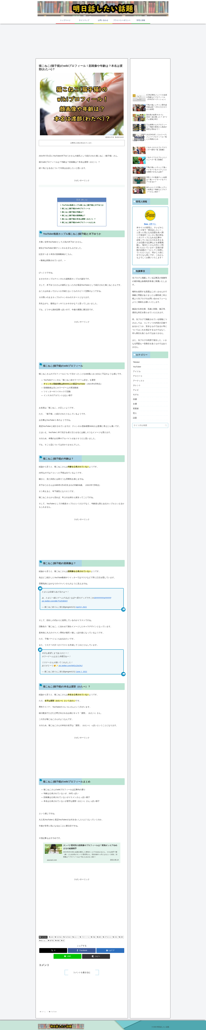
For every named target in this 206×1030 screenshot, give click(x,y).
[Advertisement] (103, 41)
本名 (115, 937)
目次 (78, 199)
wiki (52, 937)
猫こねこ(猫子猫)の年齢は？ (73, 212)
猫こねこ (43, 940)
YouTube (59, 937)
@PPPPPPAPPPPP (102, 598)
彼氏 (100, 937)
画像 (58, 940)
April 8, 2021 (81, 607)
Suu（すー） (150, 224)
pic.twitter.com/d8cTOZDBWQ (55, 601)
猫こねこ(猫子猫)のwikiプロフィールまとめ (78, 222)
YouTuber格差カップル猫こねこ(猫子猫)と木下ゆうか (83, 205)
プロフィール (85, 937)
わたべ (76, 937)
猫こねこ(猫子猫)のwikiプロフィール (76, 208)
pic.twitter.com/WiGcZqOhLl (71, 666)
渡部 (121, 937)
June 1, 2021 (81, 672)
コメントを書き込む (81, 972)
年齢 (94, 937)
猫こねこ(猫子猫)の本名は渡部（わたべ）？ (79, 219)
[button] (96, 956)
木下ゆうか (108, 937)
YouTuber (44, 937)
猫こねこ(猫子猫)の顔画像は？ (73, 215)
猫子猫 (52, 940)
